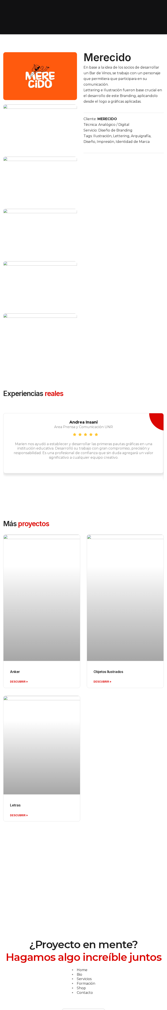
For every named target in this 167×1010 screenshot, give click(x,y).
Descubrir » (19, 681)
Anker (15, 671)
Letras (15, 805)
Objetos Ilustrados (108, 671)
